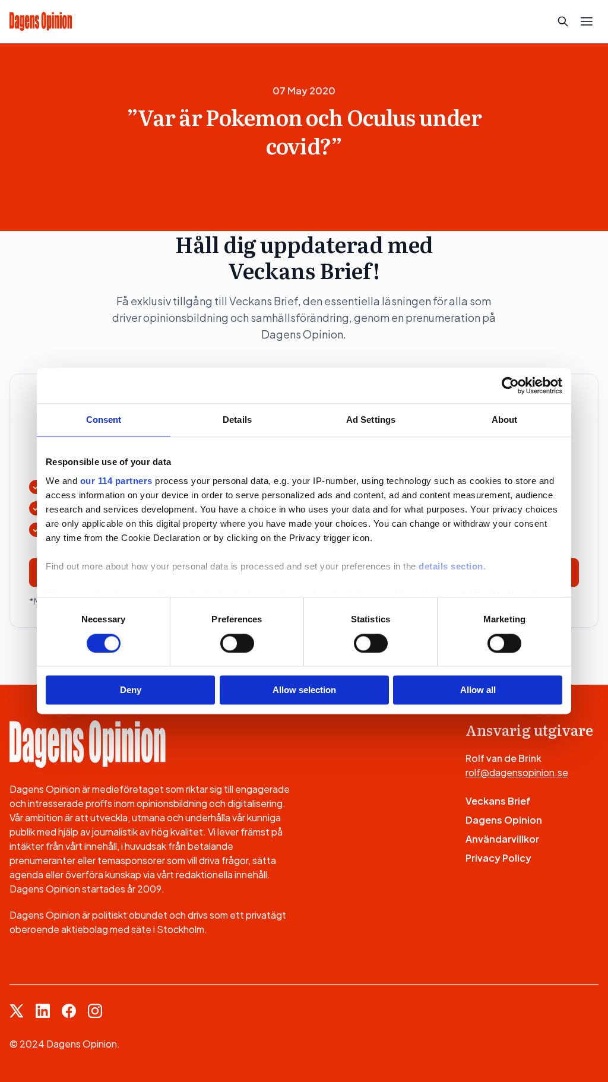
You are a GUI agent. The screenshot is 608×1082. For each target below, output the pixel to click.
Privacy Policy (498, 858)
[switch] (237, 643)
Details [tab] (237, 420)
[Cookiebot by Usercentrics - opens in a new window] (510, 385)
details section (451, 566)
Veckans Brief (498, 801)
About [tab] (505, 420)
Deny (130, 690)
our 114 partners (116, 481)
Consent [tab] (104, 420)
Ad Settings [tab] (370, 420)
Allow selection (304, 690)
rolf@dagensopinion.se (517, 772)
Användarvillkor (502, 839)
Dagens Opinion (504, 820)
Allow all (478, 690)
